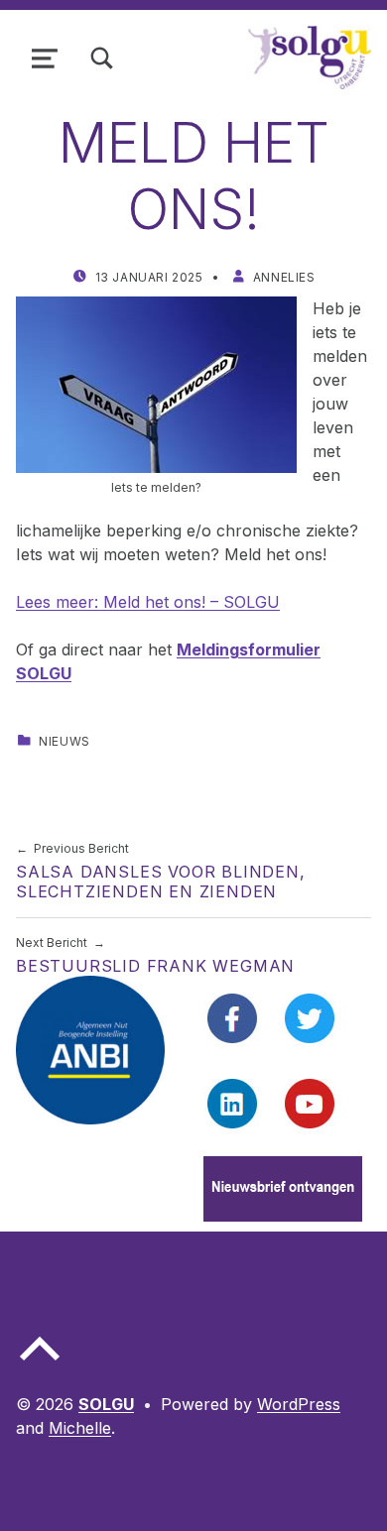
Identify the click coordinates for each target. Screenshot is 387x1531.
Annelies (284, 277)
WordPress (298, 1404)
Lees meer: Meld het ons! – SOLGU (148, 602)
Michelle (80, 1428)
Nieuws (64, 741)
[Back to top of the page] (40, 1364)
